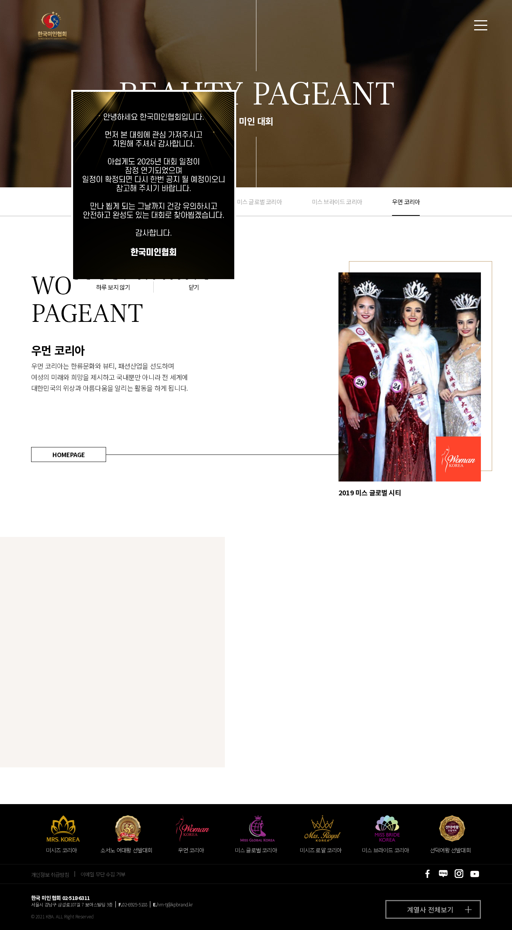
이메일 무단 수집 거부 (103, 874)
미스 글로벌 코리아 (259, 201)
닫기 (194, 287)
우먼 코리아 (406, 201)
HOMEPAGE (68, 454)
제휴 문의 (476, 912)
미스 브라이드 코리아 (337, 201)
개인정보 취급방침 (50, 874)
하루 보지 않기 (113, 287)
